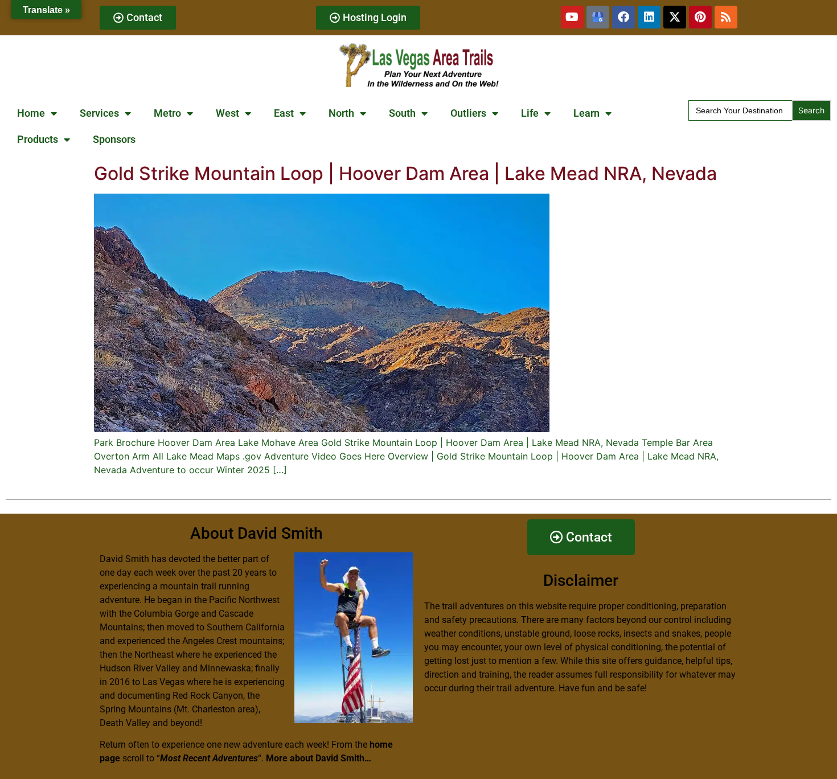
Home (31, 113)
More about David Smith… (318, 758)
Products (37, 139)
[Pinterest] (700, 17)
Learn (586, 113)
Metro (167, 113)
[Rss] (726, 17)
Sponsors (114, 139)
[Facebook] (623, 17)
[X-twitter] (674, 17)
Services (99, 113)
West (227, 113)
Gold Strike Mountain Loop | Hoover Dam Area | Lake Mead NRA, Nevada (405, 173)
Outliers (468, 113)
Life (530, 113)
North (341, 113)
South (402, 113)
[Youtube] (572, 17)
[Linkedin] (649, 17)
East (284, 113)
